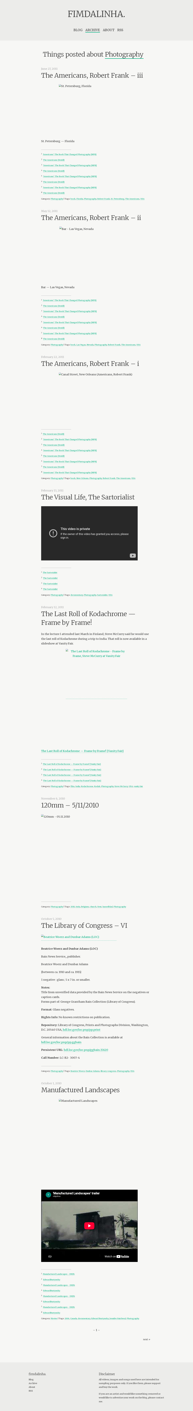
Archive (92, 30)
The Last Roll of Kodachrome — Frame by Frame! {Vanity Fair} (82, 751)
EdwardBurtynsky (51, 1279)
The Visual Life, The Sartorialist (88, 497)
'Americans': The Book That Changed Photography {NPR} (69, 154)
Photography (57, 199)
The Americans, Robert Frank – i (90, 364)
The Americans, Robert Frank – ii (91, 218)
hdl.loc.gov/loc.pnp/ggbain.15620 (86, 1050)
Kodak (97, 786)
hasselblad (108, 907)
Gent (99, 907)
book (73, 199)
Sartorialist (102, 595)
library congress (108, 1071)
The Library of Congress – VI (84, 925)
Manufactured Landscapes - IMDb (59, 1274)
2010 (73, 907)
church (93, 907)
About (108, 30)
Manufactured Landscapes (80, 1090)
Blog (78, 30)
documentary (77, 595)
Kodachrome (87, 786)
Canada (73, 1318)
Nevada (90, 345)
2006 (67, 1318)
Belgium (85, 907)
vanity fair (138, 786)
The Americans (132, 199)
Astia (78, 907)
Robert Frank (103, 199)
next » (146, 1339)
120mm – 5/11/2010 (70, 805)
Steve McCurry (121, 786)
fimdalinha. (96, 14)
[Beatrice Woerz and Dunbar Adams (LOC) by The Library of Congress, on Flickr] (79, 939)
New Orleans (82, 478)
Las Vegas (81, 345)
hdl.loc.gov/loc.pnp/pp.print (81, 1029)
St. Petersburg (117, 199)
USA (142, 199)
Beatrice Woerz (78, 1071)
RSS (120, 30)
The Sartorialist (50, 572)
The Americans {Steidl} (54, 160)
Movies (54, 1318)
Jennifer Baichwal (117, 1318)
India (77, 786)
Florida (79, 199)
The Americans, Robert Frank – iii (92, 75)
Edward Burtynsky (100, 1318)
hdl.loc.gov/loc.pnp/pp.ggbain (61, 1042)
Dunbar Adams (93, 1071)
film (72, 786)
